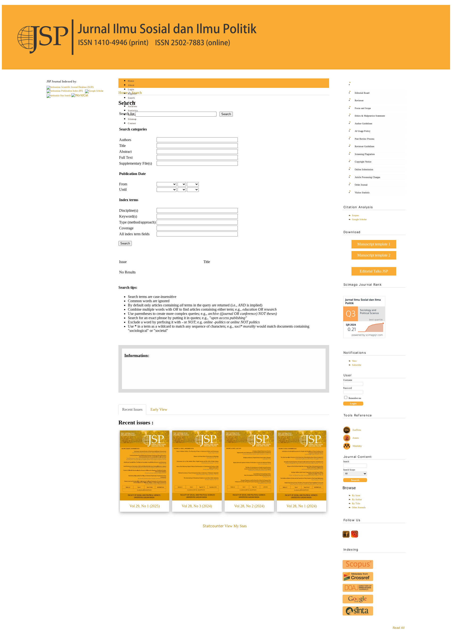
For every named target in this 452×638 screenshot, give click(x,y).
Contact (132, 123)
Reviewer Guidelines (364, 146)
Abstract (125, 152)
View (354, 361)
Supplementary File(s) (135, 163)
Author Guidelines (363, 123)
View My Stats (236, 526)
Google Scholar (359, 219)
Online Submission (364, 169)
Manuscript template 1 (373, 244)
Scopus (355, 215)
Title (122, 146)
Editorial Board (362, 93)
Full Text (126, 157)
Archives (132, 106)
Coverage (126, 228)
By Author (357, 499)
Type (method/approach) (137, 222)
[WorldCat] (79, 95)
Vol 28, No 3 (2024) (197, 506)
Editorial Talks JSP (374, 271)
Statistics (133, 110)
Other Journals (359, 507)
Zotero (356, 438)
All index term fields (134, 234)
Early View (158, 409)
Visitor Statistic (362, 192)
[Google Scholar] (94, 90)
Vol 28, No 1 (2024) (302, 506)
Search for (126, 114)
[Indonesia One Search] (59, 95)
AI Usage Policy (362, 131)
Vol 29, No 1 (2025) (144, 506)
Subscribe (356, 365)
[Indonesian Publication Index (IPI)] (65, 90)
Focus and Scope (363, 108)
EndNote (356, 430)
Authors (125, 140)
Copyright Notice (363, 161)
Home (131, 81)
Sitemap (132, 119)
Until (123, 189)
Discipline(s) (128, 210)
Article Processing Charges (367, 177)
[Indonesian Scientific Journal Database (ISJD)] (70, 87)
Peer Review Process (364, 139)
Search (131, 98)
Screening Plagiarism (365, 154)
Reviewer (359, 100)
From (123, 184)
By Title (356, 503)
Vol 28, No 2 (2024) (249, 506)
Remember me (355, 398)
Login (131, 89)
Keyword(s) (128, 216)
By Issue (356, 495)
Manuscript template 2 (373, 255)
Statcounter (213, 526)
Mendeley (356, 446)
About (131, 85)
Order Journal (361, 184)
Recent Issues (132, 409)
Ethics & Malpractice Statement (370, 115)
